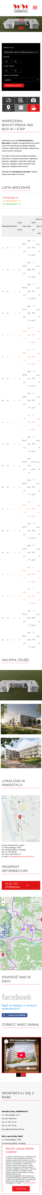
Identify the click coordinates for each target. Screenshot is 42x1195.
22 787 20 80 (11, 1125)
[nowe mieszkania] (21, 719)
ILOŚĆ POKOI (9, 66)
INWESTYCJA (9, 47)
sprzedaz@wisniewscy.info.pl (22, 856)
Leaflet (38, 841)
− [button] (5, 802)
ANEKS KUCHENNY (11, 75)
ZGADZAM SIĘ (21, 1189)
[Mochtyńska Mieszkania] (21, 685)
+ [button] (5, 798)
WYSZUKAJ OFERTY (14, 85)
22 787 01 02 (10, 1122)
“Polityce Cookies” (28, 1183)
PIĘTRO (6, 57)
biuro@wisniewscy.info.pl (13, 1129)
